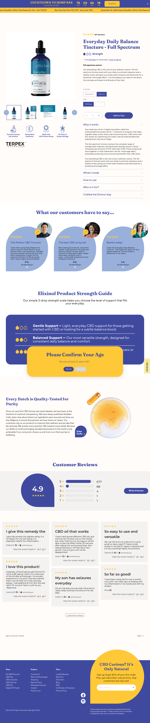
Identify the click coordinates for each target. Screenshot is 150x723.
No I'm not (80, 369)
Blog (58, 682)
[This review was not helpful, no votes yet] (43, 549)
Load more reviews (75, 615)
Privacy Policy (61, 691)
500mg (100, 105)
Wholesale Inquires (38, 685)
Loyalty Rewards (62, 674)
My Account (35, 691)
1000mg (88, 105)
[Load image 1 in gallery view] (14, 112)
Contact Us (35, 674)
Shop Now (112, 4)
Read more (11, 588)
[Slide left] (6, 112)
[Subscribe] (134, 687)
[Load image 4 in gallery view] (48, 112)
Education (60, 680)
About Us (59, 677)
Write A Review (136, 490)
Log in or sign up (115, 60)
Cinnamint (89, 95)
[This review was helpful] (38, 596)
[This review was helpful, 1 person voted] (88, 560)
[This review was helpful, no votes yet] (38, 549)
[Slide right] (74, 112)
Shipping (34, 680)
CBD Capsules (11, 680)
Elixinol (8, 710)
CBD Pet (9, 685)
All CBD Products (13, 674)
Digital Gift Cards (13, 688)
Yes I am (68, 369)
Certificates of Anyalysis (65, 688)
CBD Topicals (11, 682)
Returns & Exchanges (39, 677)
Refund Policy (36, 682)
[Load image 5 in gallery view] (65, 112)
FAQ (58, 685)
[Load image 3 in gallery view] (31, 112)
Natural (101, 95)
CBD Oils (9, 677)
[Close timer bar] (148, 4)
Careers (34, 688)
